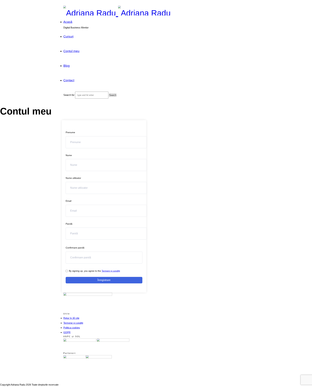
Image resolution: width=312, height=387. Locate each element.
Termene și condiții (73, 323)
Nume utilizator (73, 178)
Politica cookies (71, 327)
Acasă (67, 22)
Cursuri (68, 36)
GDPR (67, 332)
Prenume (70, 132)
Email (68, 201)
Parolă (69, 223)
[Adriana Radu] (117, 13)
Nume (69, 155)
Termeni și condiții (111, 271)
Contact (68, 80)
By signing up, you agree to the (94, 271)
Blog (66, 65)
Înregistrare (104, 280)
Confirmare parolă (75, 247)
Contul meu (71, 51)
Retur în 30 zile (71, 318)
